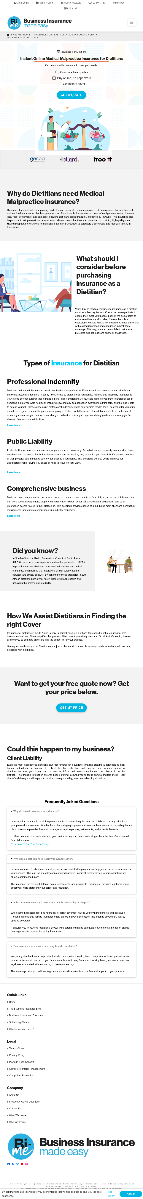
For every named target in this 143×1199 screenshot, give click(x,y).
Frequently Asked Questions (24, 1101)
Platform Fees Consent (21, 1062)
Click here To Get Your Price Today (30, 844)
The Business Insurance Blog (25, 1008)
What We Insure (17, 1115)
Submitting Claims (19, 1022)
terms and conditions (59, 1184)
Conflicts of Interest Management (27, 1068)
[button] (132, 22)
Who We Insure (17, 1122)
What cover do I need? (21, 1029)
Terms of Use (16, 1048)
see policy (111, 1193)
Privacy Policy (17, 1055)
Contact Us (15, 1108)
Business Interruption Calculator (26, 1015)
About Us (14, 1095)
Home (12, 1002)
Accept (131, 1193)
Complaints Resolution (21, 1075)
